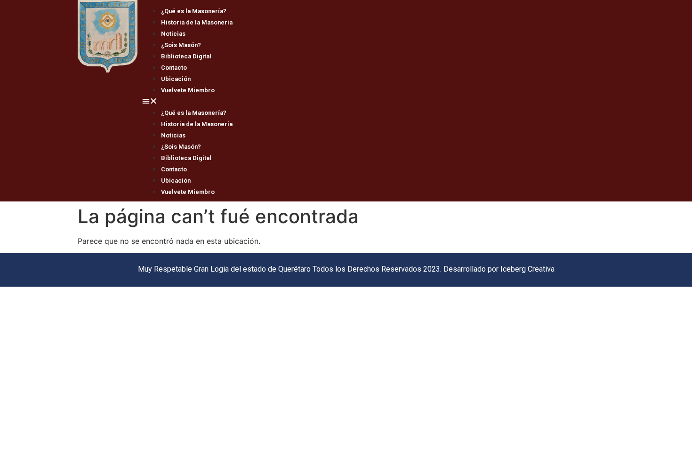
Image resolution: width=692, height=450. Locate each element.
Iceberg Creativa (527, 269)
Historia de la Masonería (197, 22)
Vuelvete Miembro (188, 90)
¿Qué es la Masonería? (193, 11)
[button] (376, 100)
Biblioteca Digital (186, 56)
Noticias (173, 33)
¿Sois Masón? (181, 44)
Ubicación (176, 78)
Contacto (174, 67)
